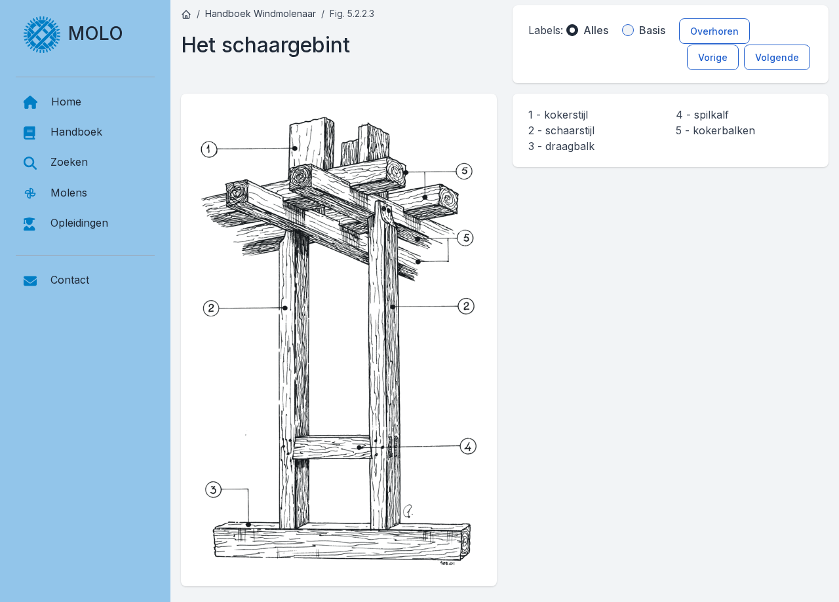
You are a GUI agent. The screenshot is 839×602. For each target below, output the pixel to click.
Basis (652, 30)
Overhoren (714, 31)
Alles (595, 30)
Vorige (713, 57)
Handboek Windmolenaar (260, 13)
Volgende (777, 57)
